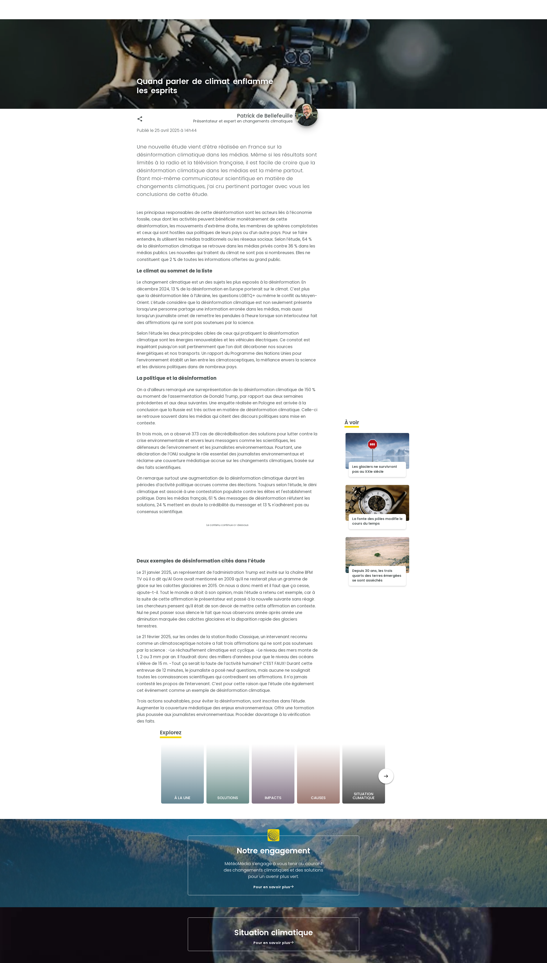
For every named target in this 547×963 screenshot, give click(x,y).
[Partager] (140, 119)
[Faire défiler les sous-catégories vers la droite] (386, 776)
